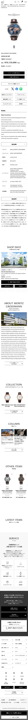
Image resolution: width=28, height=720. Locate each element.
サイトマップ (24, 702)
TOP (2, 4)
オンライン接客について (14, 84)
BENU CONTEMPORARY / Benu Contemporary (16, 6)
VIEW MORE (21, 269)
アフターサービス (4, 639)
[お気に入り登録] (12, 474)
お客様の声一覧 (4, 663)
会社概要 (3, 699)
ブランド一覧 (3, 659)
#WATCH (3, 442)
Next (26, 396)
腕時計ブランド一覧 (13, 4)
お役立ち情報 (17, 639)
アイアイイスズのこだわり (20, 655)
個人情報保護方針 (12, 699)
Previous (1, 396)
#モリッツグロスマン (9, 442)
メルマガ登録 (16, 702)
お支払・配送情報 (18, 643)
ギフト (16, 651)
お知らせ (3, 651)
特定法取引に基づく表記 (6, 702)
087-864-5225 (15, 628)
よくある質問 (3, 643)
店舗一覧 (3, 655)
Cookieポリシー (23, 699)
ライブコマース (18, 663)
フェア (16, 659)
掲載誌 (2, 667)
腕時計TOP (6, 4)
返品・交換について (5, 647)
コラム (16, 647)
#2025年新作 (17, 441)
